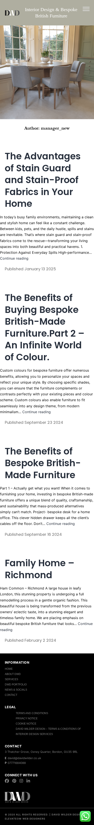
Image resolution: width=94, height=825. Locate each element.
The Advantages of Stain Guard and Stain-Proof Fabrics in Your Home (43, 180)
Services (11, 679)
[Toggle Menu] (86, 9)
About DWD (13, 674)
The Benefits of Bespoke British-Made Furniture (43, 463)
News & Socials (16, 689)
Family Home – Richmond (39, 569)
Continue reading (14, 258)
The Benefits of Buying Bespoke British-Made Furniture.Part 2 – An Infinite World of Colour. (44, 327)
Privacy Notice (27, 718)
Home (9, 668)
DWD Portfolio (16, 684)
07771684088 (17, 763)
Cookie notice (26, 723)
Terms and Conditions (32, 713)
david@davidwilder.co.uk (24, 758)
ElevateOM (13, 818)
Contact (11, 694)
